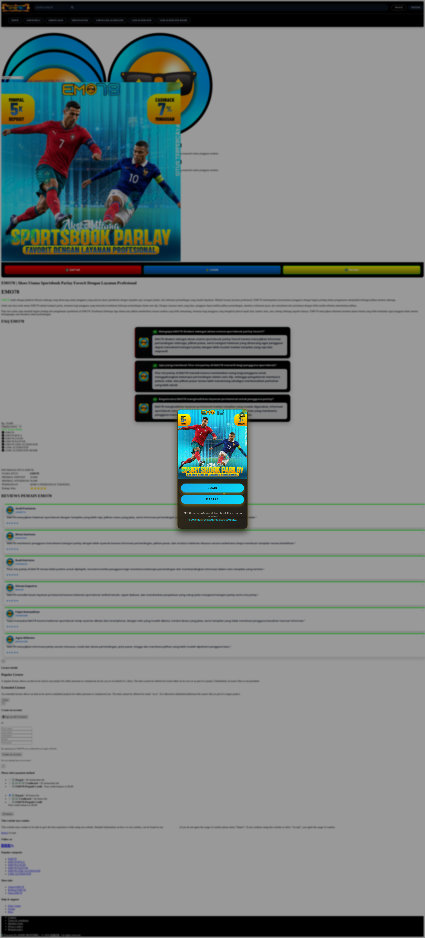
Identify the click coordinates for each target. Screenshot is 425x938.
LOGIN (212, 488)
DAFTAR (212, 499)
